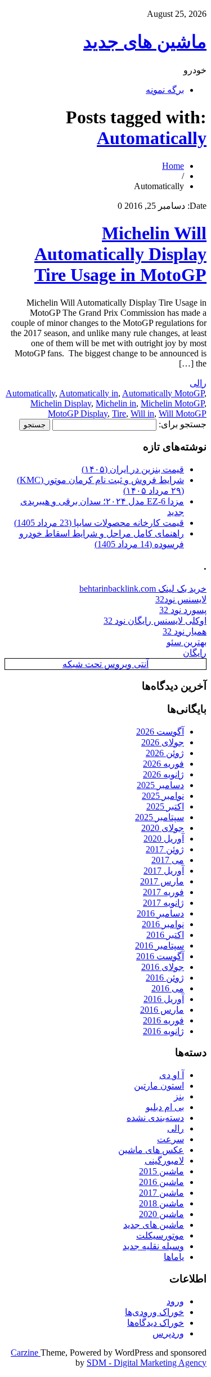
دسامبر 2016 (160, 913)
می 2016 (167, 988)
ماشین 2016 (161, 1182)
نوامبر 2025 (163, 796)
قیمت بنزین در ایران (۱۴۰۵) (133, 469)
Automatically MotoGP (163, 393)
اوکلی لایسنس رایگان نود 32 (155, 620)
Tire (119, 413)
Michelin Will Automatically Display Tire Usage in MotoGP (120, 254)
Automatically (151, 138)
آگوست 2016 (160, 956)
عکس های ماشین (151, 1150)
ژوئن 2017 (165, 849)
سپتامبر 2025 (159, 817)
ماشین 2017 (161, 1192)
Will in (142, 413)
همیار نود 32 (184, 631)
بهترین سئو (186, 642)
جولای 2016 (162, 967)
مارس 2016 (162, 1009)
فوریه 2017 (163, 892)
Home (173, 166)
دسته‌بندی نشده (155, 1118)
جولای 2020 (162, 828)
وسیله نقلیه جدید (153, 1246)
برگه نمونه (165, 90)
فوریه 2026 (163, 763)
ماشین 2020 (161, 1214)
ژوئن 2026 (165, 753)
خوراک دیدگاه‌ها (155, 1322)
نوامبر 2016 (163, 924)
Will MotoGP (182, 413)
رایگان (194, 653)
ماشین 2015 (161, 1171)
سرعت (170, 1139)
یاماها (174, 1257)
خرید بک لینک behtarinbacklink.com (142, 588)
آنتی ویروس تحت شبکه (105, 664)
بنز (179, 1096)
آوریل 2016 (163, 999)
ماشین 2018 (161, 1203)
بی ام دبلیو (165, 1107)
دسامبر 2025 (160, 785)
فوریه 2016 (163, 1020)
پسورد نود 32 (182, 610)
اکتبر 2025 (165, 806)
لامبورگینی (164, 1160)
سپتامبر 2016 (159, 945)
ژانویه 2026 (163, 774)
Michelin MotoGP (172, 403)
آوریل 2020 (163, 838)
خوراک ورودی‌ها (154, 1312)
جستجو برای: (182, 424)
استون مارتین (159, 1085)
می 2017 (167, 860)
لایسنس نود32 (180, 599)
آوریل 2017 (163, 870)
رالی (198, 383)
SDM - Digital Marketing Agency (146, 1362)
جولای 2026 (162, 742)
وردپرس (168, 1333)
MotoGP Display (77, 413)
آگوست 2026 (160, 731)
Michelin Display (60, 403)
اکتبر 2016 (165, 935)
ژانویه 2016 (163, 1031)
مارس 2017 (162, 881)
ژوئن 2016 (165, 977)
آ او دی (171, 1075)
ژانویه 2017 (163, 902)
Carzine (26, 1352)
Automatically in (88, 393)
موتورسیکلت (160, 1235)
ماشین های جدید (144, 42)
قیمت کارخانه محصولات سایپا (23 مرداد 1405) (99, 522)
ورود (175, 1301)
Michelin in (116, 403)
